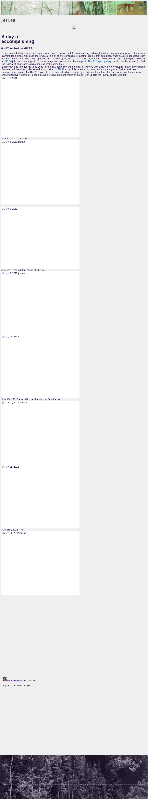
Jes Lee (8, 20)
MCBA (8, 61)
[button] (74, 27)
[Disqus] (74, 637)
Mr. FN (57, 69)
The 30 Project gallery (99, 61)
